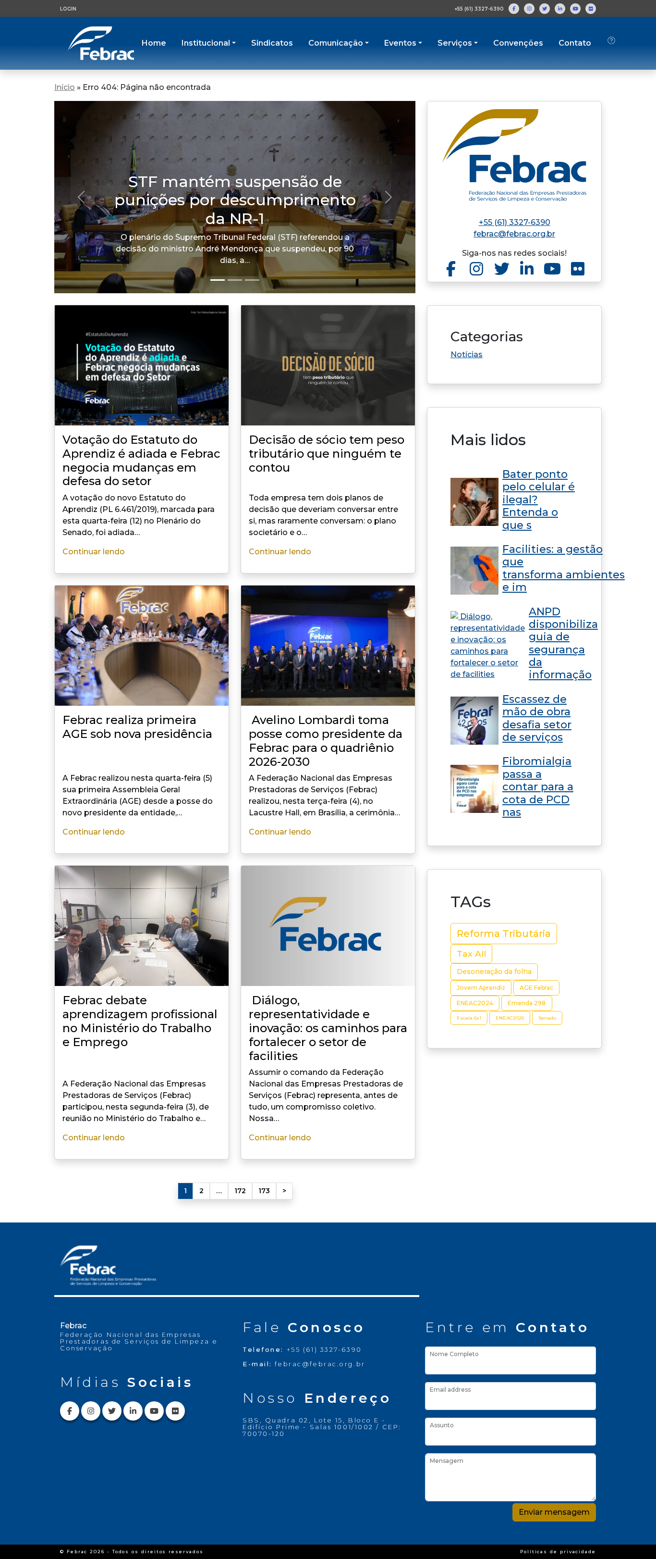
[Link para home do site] (514, 155)
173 (264, 1190)
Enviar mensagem (554, 1512)
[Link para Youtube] (575, 8)
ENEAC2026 (510, 1018)
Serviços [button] (454, 43)
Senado (547, 1018)
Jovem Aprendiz (481, 987)
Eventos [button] (400, 43)
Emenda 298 (527, 1003)
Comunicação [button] (335, 43)
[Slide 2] (235, 280)
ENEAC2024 (475, 1003)
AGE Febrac (536, 987)
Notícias (466, 354)
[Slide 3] (252, 280)
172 (240, 1190)
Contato (575, 43)
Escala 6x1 (469, 1018)
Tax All (471, 953)
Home (154, 43)
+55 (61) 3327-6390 (479, 9)
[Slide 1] (217, 280)
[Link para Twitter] (544, 8)
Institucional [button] (206, 43)
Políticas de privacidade (558, 1551)
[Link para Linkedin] (560, 8)
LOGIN (68, 9)
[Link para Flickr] (590, 8)
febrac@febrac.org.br (514, 233)
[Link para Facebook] (514, 8)
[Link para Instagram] (529, 8)
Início (64, 87)
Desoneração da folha (494, 971)
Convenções (518, 43)
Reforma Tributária (504, 933)
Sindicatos (272, 43)
